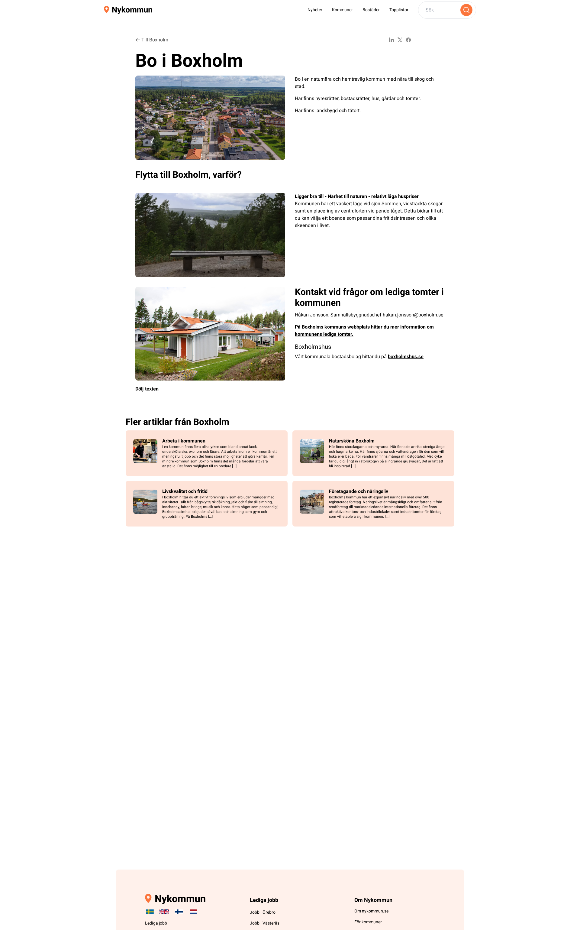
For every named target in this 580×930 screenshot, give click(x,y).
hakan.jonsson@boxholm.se (413, 315)
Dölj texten (147, 389)
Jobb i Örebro (263, 912)
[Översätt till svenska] (150, 911)
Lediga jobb (156, 923)
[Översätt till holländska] (193, 911)
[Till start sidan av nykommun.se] (128, 10)
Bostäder (371, 10)
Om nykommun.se (371, 911)
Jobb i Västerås (264, 923)
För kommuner (368, 922)
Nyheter (315, 10)
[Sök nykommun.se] (466, 10)
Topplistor (398, 10)
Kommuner (342, 10)
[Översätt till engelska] (164, 911)
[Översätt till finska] (179, 911)
